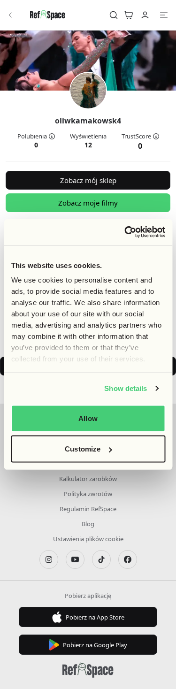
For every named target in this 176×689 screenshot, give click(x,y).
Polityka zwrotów (88, 494)
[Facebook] (127, 559)
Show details (125, 388)
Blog (88, 524)
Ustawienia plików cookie (88, 539)
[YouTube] (75, 559)
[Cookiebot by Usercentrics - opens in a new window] (125, 232)
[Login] (145, 15)
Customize (82, 449)
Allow (88, 418)
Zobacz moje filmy (88, 202)
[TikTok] (101, 559)
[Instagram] (48, 559)
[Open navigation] (163, 15)
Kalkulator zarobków (88, 479)
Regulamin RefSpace (88, 509)
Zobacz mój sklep (88, 180)
